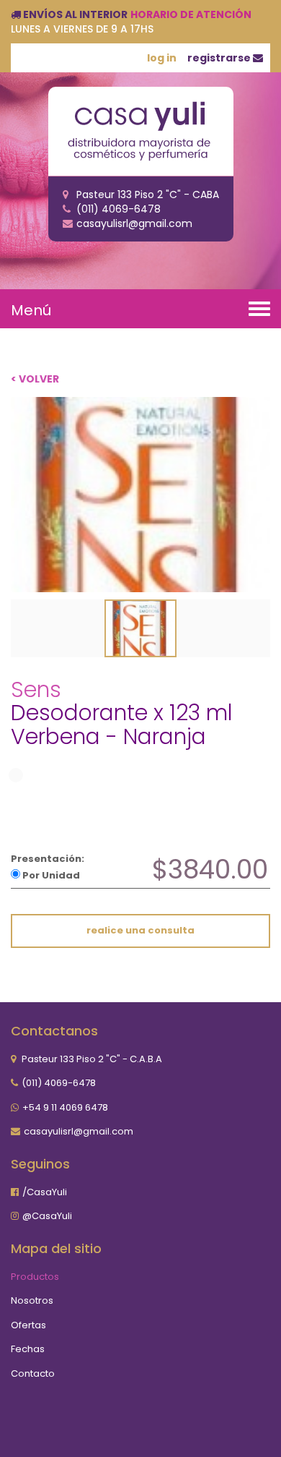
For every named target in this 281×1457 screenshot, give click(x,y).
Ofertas (28, 1325)
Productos (35, 1276)
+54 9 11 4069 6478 (65, 1107)
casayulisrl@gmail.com (78, 1131)
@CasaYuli (47, 1216)
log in (162, 58)
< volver (35, 379)
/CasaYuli (44, 1192)
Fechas (28, 1349)
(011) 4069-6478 (59, 1083)
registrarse (220, 58)
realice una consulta (140, 930)
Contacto (33, 1373)
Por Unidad (50, 875)
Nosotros (32, 1300)
